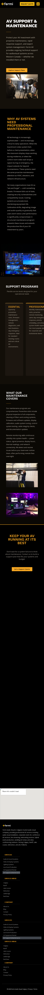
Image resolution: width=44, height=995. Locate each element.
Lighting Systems (8, 864)
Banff (5, 885)
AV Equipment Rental (9, 870)
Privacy (30, 989)
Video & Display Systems (11, 862)
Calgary (5, 883)
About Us (6, 906)
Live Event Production (10, 867)
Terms (35, 989)
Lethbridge (6, 894)
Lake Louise (7, 888)
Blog (4, 909)
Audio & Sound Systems (10, 859)
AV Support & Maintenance (11, 873)
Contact (5, 912)
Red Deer (6, 896)
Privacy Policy (7, 914)
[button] (38, 4)
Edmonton (6, 891)
